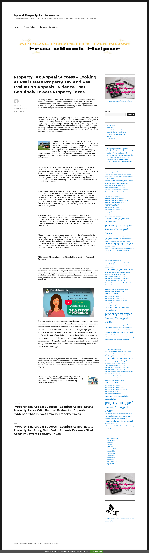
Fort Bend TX (108, 196)
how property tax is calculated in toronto (116, 212)
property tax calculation (125, 236)
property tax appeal (119, 225)
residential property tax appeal (119, 243)
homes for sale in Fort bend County (114, 198)
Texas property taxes (110, 250)
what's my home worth (123, 250)
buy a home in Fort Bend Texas (113, 176)
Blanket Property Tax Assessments (118, 159)
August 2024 (111, 440)
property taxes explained (125, 238)
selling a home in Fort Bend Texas (114, 248)
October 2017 (111, 459)
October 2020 (111, 453)
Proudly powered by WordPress (48, 543)
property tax (110, 221)
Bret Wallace (127, 174)
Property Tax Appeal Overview (117, 132)
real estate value (121, 241)
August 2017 (110, 464)
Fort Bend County (110, 189)
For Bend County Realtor (111, 187)
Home (16, 27)
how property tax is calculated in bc (114, 209)
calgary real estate (128, 176)
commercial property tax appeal (119, 181)
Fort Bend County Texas (122, 189)
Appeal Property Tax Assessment (38, 15)
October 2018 (111, 457)
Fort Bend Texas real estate (112, 194)
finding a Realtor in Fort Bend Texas (115, 185)
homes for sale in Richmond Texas (114, 202)
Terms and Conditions (48, 27)
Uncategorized (19, 111)
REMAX (128, 241)
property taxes (111, 238)
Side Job (109, 136)
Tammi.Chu (17, 105)
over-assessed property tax (117, 218)
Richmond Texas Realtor (111, 246)
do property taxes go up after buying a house (117, 183)
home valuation (112, 205)
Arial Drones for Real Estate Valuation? (119, 161)
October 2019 (111, 455)
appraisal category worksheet (113, 172)
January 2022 (111, 451)
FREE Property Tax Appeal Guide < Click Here (118, 101)
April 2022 (110, 447)
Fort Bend (122, 187)
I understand (96, 551)
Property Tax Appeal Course (116, 130)
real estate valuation (110, 241)
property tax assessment (111, 236)
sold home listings (129, 248)
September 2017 (112, 462)
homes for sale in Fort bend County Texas (116, 200)
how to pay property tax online (113, 216)
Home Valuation (112, 126)
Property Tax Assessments (116, 134)
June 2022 (110, 445)
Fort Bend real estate (110, 192)
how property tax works (111, 214)
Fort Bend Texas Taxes (127, 194)
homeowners (116, 196)
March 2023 (110, 442)
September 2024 (112, 438)
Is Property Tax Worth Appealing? (118, 149)
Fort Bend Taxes (121, 192)
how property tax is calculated (113, 207)
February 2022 (111, 449)
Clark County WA (109, 178)
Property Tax (111, 128)
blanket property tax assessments (114, 174)
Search (107, 111)
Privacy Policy (29, 27)
